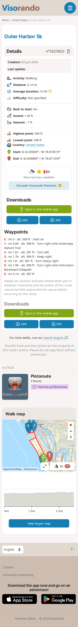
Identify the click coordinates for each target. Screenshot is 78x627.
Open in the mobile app (41, 209)
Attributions (30, 469)
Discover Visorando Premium (36, 185)
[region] (39, 445)
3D (64, 466)
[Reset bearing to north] (71, 437)
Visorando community (18, 575)
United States (35, 145)
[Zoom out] (71, 431)
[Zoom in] (71, 425)
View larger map (39, 523)
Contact (8, 567)
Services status (25, 618)
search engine (53, 338)
